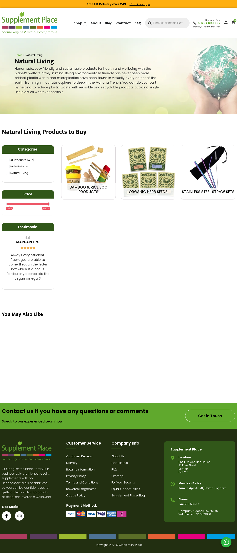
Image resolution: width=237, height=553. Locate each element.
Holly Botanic (19, 166)
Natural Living (19, 173)
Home (19, 55)
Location (184, 457)
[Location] (173, 458)
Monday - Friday (189, 483)
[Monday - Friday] (173, 484)
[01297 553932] (194, 23)
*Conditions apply (140, 4)
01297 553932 (209, 23)
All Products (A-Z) (22, 160)
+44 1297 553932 (189, 504)
